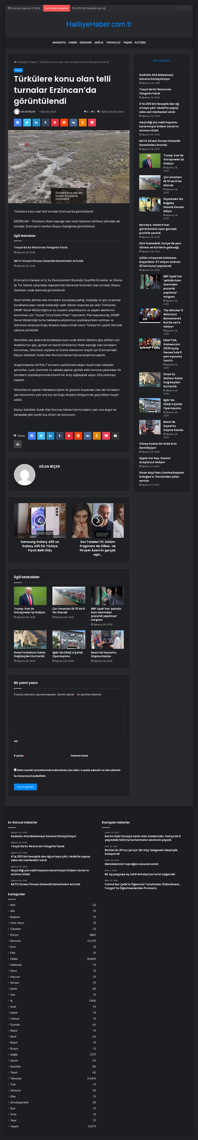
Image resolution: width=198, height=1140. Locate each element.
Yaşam (127, 42)
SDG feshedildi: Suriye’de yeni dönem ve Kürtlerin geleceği (160, 245)
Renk (13, 1036)
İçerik (13, 988)
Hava (13, 970)
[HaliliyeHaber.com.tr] (99, 24)
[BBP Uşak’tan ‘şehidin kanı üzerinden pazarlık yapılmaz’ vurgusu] (107, 596)
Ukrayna (15, 1090)
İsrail (13, 1006)
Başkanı (15, 916)
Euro (13, 946)
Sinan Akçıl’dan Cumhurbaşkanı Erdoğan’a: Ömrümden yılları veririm (161, 477)
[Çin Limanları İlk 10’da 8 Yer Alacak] (68, 596)
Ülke (13, 1096)
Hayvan (15, 976)
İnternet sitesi (79, 755)
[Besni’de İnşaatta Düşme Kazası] (107, 639)
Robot (14, 1042)
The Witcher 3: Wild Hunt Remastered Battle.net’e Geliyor (173, 318)
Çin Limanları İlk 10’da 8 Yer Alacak (68, 610)
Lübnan (15, 1018)
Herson (14, 982)
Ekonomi (86, 42)
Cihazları (15, 928)
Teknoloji (113, 42)
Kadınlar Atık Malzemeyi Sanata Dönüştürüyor (156, 77)
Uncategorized (19, 1102)
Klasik (13, 1012)
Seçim (14, 1060)
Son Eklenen (161, 60)
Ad (16, 741)
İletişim (140, 42)
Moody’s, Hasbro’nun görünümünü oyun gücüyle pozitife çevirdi (158, 229)
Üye (12, 1108)
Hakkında (16, 964)
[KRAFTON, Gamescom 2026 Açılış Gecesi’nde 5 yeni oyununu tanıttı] (149, 344)
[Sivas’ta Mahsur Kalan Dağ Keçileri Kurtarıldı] (30, 639)
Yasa (13, 1120)
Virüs (13, 1114)
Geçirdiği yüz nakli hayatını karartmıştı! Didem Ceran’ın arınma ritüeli (159, 126)
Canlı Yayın (17, 922)
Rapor (14, 1030)
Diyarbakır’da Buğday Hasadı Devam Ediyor (173, 205)
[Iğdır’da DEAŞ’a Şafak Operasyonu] (68, 639)
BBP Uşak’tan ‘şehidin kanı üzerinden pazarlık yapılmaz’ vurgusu (106, 614)
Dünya (14, 934)
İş (11, 1000)
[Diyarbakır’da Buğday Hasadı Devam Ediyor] (149, 204)
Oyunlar (15, 1024)
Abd (12, 904)
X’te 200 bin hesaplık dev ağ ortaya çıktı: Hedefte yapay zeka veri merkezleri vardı (121, 8)
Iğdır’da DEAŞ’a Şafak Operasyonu (67, 654)
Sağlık (98, 42)
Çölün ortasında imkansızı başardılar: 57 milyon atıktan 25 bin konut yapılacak (159, 262)
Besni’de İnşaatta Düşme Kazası (103, 654)
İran (12, 994)
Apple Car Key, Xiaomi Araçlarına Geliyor (154, 460)
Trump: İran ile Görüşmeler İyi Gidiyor (29, 610)
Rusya (14, 1048)
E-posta (20, 755)
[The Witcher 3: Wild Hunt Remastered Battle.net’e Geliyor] (149, 315)
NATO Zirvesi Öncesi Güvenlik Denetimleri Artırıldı (48, 261)
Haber (72, 42)
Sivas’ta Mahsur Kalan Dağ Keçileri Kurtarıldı (29, 654)
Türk (13, 1084)
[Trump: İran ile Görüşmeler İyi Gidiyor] (30, 596)
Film (12, 952)
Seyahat (15, 1066)
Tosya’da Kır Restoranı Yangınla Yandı (40, 247)
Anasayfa (59, 42)
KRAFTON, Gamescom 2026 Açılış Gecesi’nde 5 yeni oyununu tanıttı (172, 350)
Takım (14, 1072)
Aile (12, 910)
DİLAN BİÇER (28, 111)
